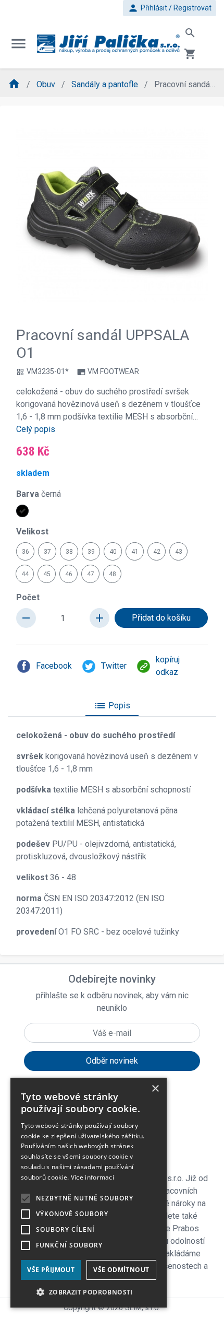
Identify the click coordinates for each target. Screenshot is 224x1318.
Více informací (92, 1177)
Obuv (46, 84)
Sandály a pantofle (105, 84)
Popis (112, 705)
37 (47, 551)
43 (178, 551)
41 (135, 551)
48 (112, 574)
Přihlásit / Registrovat (169, 8)
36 (25, 551)
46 (68, 574)
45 (47, 574)
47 (90, 574)
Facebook (54, 666)
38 (69, 551)
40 (113, 551)
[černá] (22, 511)
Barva (38, 494)
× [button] (155, 1089)
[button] (88, 1292)
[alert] (88, 1193)
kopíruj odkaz (168, 666)
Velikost (32, 531)
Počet (28, 597)
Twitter (114, 666)
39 (91, 551)
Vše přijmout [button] (50, 1269)
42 (156, 551)
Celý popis (35, 429)
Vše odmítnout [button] (121, 1269)
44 (25, 574)
